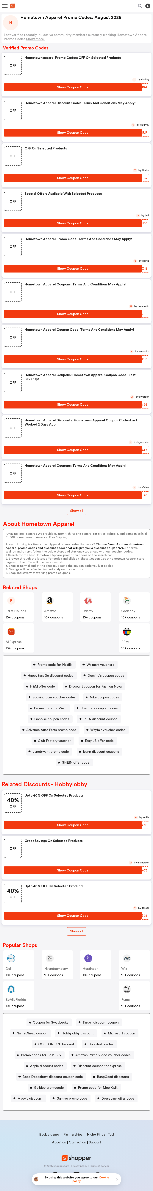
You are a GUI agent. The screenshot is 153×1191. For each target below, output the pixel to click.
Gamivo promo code (72, 1098)
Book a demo (49, 1134)
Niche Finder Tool (100, 1134)
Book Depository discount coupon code (53, 1076)
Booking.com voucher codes (54, 697)
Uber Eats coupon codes (99, 708)
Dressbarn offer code (117, 1098)
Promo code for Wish (50, 708)
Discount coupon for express (99, 1066)
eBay (125, 642)
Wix (124, 968)
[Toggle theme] (147, 6)
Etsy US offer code (99, 740)
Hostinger (90, 968)
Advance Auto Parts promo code (51, 730)
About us (59, 1142)
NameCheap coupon (31, 1033)
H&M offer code (42, 686)
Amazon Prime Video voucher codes (103, 1055)
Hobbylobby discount (78, 1033)
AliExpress (14, 642)
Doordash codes (100, 1044)
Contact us (77, 1142)
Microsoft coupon (121, 1033)
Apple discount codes (46, 1066)
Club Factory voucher (54, 740)
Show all (76, 510)
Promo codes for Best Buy (41, 1055)
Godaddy (128, 611)
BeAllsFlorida (16, 999)
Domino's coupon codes (106, 675)
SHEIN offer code (75, 762)
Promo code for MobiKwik (98, 1087)
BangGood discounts (113, 1076)
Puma (125, 999)
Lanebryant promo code (50, 751)
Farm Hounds (16, 611)
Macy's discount (29, 1098)
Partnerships (72, 1134)
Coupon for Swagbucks (50, 1022)
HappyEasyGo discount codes (50, 675)
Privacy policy (79, 1166)
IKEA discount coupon (100, 719)
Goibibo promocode (49, 1087)
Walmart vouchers (100, 664)
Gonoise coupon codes (51, 719)
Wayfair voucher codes (107, 730)
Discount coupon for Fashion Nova (95, 686)
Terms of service (99, 1166)
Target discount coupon (100, 1022)
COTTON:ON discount (56, 1044)
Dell (9, 968)
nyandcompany (56, 968)
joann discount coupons (101, 751)
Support (95, 1142)
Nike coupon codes (104, 697)
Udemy (88, 611)
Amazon (50, 611)
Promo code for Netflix (54, 664)
